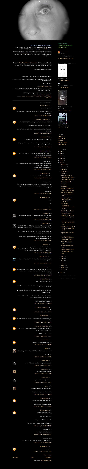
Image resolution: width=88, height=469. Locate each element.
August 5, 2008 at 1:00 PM (43, 303)
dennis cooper (61, 138)
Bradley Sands (45, 223)
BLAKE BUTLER (44, 137)
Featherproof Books (62, 110)
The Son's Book (47, 49)
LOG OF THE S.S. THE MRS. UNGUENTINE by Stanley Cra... (68, 222)
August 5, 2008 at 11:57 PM (42, 406)
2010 (61, 158)
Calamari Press (61, 127)
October (63, 169)
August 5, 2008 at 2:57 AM (42, 193)
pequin (44, 96)
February (63, 267)
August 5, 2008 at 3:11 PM (43, 356)
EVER (62, 253)
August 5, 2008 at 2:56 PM (43, 344)
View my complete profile (65, 58)
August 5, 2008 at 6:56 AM (42, 209)
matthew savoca (44, 369)
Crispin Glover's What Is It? (67, 179)
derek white (61, 140)
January (63, 269)
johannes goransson (62, 142)
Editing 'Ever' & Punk (66, 181)
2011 (61, 156)
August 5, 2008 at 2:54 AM (42, 178)
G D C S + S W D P (44, 1)
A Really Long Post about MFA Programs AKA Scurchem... (67, 199)
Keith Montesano (44, 105)
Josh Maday (45, 267)
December (63, 164)
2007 (61, 272)
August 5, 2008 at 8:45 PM (43, 382)
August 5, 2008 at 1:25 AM (42, 115)
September (64, 171)
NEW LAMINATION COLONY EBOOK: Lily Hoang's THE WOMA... (67, 237)
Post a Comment (47, 455)
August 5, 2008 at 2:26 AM (42, 169)
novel (40, 96)
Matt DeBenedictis (44, 256)
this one (22, 53)
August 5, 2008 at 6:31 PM (43, 373)
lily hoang (34, 96)
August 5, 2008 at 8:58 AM (42, 252)
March (63, 265)
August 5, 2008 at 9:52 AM (42, 263)
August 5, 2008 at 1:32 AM (42, 133)
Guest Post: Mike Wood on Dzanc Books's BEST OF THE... (67, 194)
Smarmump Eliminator (66, 213)
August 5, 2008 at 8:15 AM (42, 240)
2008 (61, 162)
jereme (46, 348)
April (62, 263)
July (62, 256)
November (63, 167)
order (70, 110)
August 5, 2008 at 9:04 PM (43, 394)
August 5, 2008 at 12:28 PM (42, 275)
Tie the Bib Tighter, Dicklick (67, 210)
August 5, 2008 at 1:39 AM (42, 147)
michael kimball (62, 144)
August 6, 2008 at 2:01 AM (42, 425)
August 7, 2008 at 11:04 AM (42, 451)
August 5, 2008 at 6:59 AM (42, 219)
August (63, 173)
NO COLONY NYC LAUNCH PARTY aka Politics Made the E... (68, 228)
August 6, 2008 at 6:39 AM (42, 434)
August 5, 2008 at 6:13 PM (43, 365)
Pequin (39, 49)
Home (32, 457)
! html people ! (61, 136)
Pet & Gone (45, 213)
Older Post (48, 457)
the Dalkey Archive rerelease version (27, 62)
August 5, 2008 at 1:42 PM (43, 322)
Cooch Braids (64, 186)
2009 (61, 160)
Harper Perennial (65, 80)
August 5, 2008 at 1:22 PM (43, 312)
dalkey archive (26, 96)
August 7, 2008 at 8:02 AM (42, 442)
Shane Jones (45, 244)
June (62, 258)
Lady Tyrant (64, 184)
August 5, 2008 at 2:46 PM (43, 336)
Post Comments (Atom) (46, 460)
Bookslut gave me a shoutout (44, 86)
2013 (61, 151)
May (62, 260)
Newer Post (15, 457)
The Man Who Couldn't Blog (41, 119)
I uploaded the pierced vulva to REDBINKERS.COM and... (67, 217)
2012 (61, 153)
